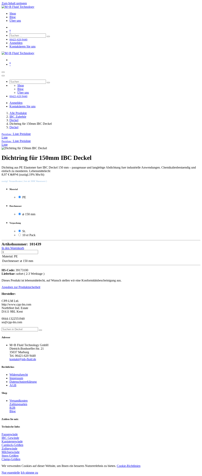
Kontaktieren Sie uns (22, 46)
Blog (12, 411)
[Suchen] (48, 36)
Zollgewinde (9, 448)
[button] (16, 134)
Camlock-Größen (12, 445)
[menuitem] (12, 13)
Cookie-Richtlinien (128, 466)
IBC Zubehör (17, 116)
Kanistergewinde (12, 441)
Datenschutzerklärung (23, 381)
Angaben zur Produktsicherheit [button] (21, 287)
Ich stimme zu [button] (29, 472)
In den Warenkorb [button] (13, 248)
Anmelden (15, 43)
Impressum (16, 378)
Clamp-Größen (11, 459)
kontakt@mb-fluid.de (22, 359)
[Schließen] (3, 75)
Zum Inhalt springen (14, 3)
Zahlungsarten (18, 404)
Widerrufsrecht (18, 374)
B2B (12, 407)
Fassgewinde (10, 434)
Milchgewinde (11, 452)
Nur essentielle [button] (11, 472)
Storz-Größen (10, 455)
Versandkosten (18, 400)
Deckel (13, 120)
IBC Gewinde (10, 438)
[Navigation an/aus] (3, 72)
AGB (12, 385)
